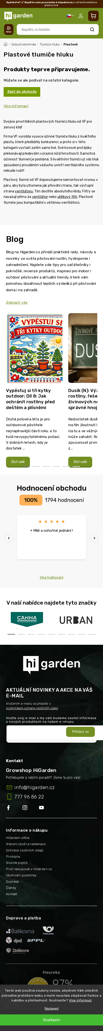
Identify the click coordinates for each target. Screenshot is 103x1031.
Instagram (31, 808)
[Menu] (8, 29)
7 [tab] (71, 634)
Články (11, 888)
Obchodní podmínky (21, 875)
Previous (9, 538)
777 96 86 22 (29, 797)
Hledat (92, 29)
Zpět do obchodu (22, 92)
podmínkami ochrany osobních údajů (32, 708)
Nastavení (52, 1008)
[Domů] (5, 43)
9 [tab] (92, 634)
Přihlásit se (80, 732)
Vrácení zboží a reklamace (26, 844)
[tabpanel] (34, 390)
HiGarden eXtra (17, 838)
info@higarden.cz (34, 787)
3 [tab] (46, 466)
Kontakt (11, 894)
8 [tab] (82, 634)
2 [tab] (36, 466)
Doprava (12, 881)
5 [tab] (66, 466)
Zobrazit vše (17, 302)
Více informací (80, 1000)
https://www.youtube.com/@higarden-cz (43, 808)
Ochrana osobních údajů (25, 850)
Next (95, 538)
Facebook (14, 808)
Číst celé (18, 462)
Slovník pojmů (17, 863)
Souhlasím (51, 1020)
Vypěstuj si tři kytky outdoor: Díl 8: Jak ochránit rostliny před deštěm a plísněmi (30, 399)
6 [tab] (76, 466)
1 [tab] (26, 466)
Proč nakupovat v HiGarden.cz (29, 869)
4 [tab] (56, 466)
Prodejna (13, 856)
